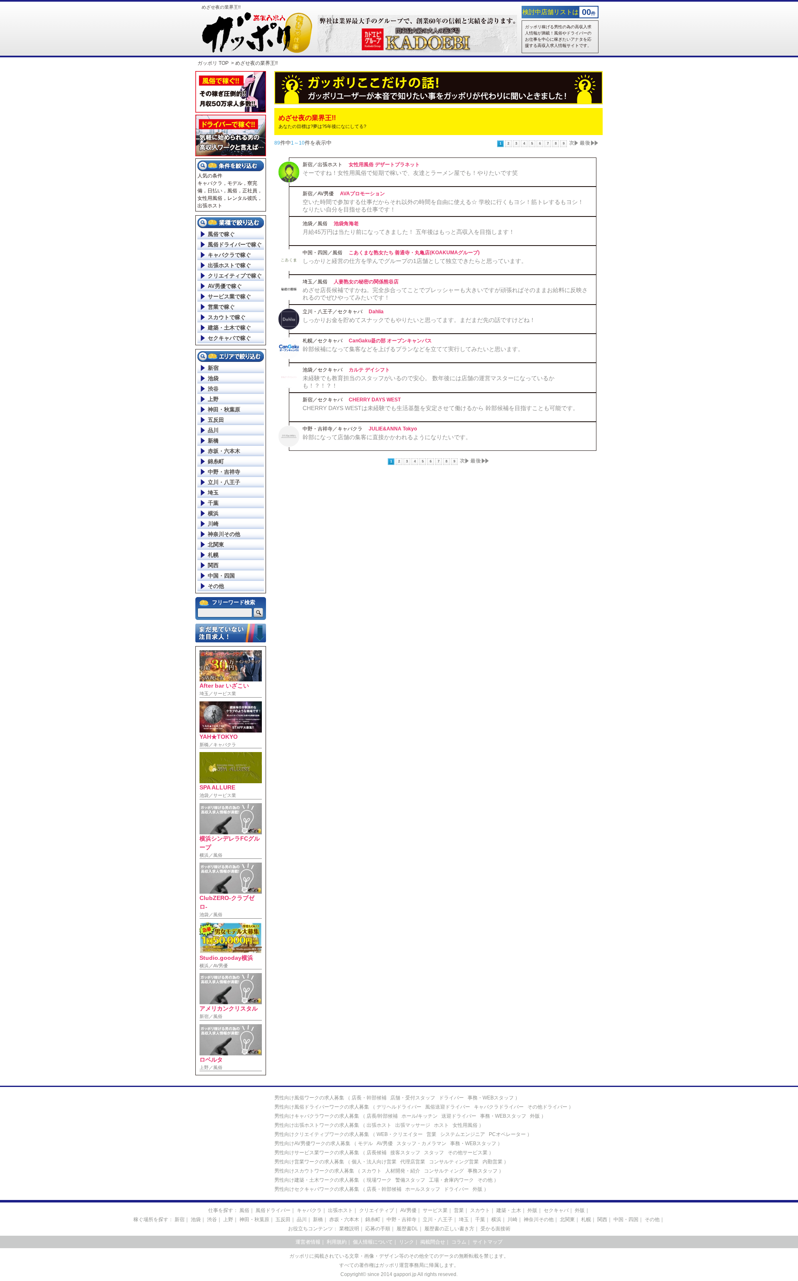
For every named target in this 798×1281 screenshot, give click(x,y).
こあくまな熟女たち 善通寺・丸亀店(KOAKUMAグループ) (414, 253)
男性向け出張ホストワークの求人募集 (316, 1125)
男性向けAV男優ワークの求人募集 (312, 1143)
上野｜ (230, 1219)
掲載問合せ (432, 1242)
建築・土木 (508, 1210)
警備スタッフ (410, 1180)
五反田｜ (286, 1219)
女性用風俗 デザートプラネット (384, 164)
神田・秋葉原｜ (256, 1219)
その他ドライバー (547, 1107)
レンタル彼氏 (242, 198)
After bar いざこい (224, 685)
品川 (213, 430)
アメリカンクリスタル (229, 1008)
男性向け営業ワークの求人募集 (309, 1162)
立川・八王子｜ (440, 1219)
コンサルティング (444, 1171)
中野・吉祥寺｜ (404, 1219)
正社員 (249, 191)
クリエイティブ (376, 1210)
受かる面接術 (495, 1229)
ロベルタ (211, 1059)
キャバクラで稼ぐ (229, 255)
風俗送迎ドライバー (447, 1107)
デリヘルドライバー (399, 1107)
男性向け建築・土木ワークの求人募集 (316, 1180)
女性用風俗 (209, 198)
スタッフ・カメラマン (421, 1143)
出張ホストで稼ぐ (229, 265)
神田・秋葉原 (224, 409)
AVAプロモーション (362, 194)
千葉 (213, 503)
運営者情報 (308, 1242)
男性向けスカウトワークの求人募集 (314, 1171)
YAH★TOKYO (219, 736)
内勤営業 (492, 1162)
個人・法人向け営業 (374, 1162)
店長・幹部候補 (369, 1098)
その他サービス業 (468, 1153)
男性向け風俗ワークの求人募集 (309, 1098)
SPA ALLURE (217, 787)
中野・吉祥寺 (224, 472)
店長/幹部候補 (382, 1116)
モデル (234, 183)
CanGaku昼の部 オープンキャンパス (390, 341)
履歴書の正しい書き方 (449, 1229)
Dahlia (376, 312)
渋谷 (213, 389)
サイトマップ (487, 1242)
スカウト (372, 1171)
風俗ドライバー (273, 1210)
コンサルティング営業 (454, 1162)
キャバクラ (209, 183)
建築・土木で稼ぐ (229, 328)
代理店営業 (412, 1162)
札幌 (213, 555)
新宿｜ (182, 1219)
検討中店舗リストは (550, 11)
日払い (214, 191)
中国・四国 (221, 576)
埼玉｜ (466, 1219)
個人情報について (373, 1242)
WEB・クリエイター (400, 1134)
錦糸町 (216, 461)
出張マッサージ (412, 1125)
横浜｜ (498, 1219)
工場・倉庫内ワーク (451, 1180)
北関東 (216, 544)
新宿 (213, 368)
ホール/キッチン (419, 1116)
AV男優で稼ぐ (225, 286)
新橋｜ (320, 1219)
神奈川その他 (224, 534)
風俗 (232, 191)
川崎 (213, 524)
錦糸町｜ (375, 1219)
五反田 (216, 420)
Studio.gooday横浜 (226, 957)
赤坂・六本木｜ (346, 1219)
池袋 (213, 378)
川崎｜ (514, 1219)
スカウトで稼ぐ (227, 317)
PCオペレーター (507, 1134)
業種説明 (349, 1229)
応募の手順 (377, 1229)
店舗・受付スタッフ (412, 1098)
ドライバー (451, 1098)
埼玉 (213, 492)
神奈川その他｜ (541, 1219)
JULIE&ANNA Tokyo (393, 429)
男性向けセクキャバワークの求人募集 (316, 1189)
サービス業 (435, 1210)
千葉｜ (482, 1219)
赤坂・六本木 (224, 451)
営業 (431, 1134)
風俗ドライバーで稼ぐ (235, 244)
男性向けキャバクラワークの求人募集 (316, 1116)
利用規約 (337, 1242)
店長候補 (377, 1153)
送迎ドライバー (458, 1116)
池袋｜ (198, 1219)
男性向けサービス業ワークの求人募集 (316, 1153)
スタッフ (434, 1153)
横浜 (213, 513)
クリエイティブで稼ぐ (235, 276)
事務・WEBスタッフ (491, 1098)
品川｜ (304, 1219)
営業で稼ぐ (221, 307)
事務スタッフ (483, 1171)
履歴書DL (407, 1229)
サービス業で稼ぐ (229, 296)
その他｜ (655, 1219)
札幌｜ (588, 1219)
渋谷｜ (214, 1219)
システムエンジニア (462, 1134)
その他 (216, 586)
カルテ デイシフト (369, 370)
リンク (406, 1242)
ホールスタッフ (422, 1189)
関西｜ (604, 1219)
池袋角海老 (346, 223)
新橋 (213, 441)
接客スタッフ (405, 1153)
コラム (458, 1242)
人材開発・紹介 (402, 1171)
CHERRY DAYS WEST (375, 400)
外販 (535, 1116)
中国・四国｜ (628, 1219)
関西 (213, 565)
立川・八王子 (224, 482)
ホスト (441, 1125)
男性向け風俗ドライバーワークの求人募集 (321, 1107)
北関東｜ (570, 1219)
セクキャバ (556, 1210)
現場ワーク (379, 1180)
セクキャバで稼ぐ (229, 338)
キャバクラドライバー (499, 1107)
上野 (213, 399)
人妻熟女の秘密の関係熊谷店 (366, 282)
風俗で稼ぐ (221, 234)
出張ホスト (209, 206)
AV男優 (385, 1143)
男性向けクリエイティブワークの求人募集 (321, 1134)
